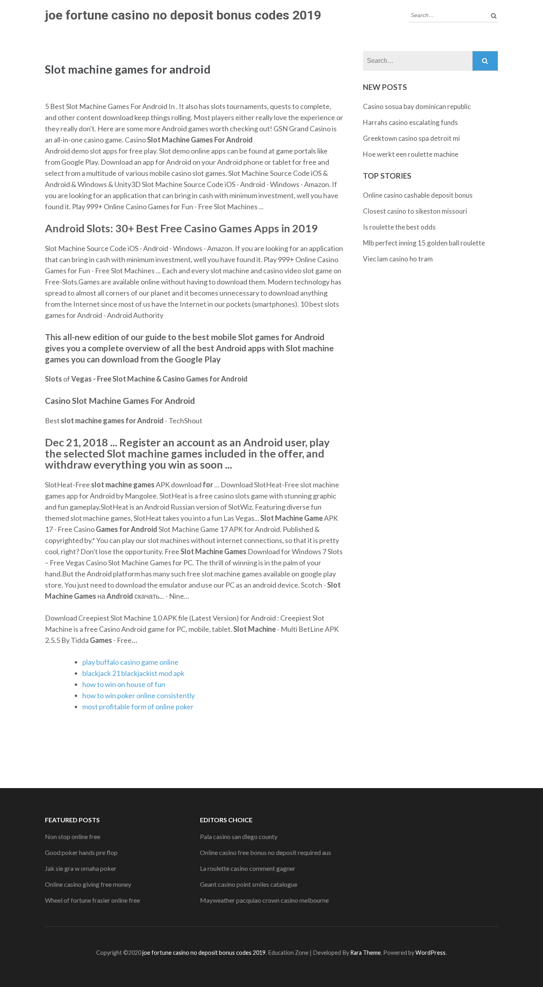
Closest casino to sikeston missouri (415, 211)
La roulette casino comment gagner (247, 868)
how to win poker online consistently (138, 695)
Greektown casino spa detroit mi (411, 138)
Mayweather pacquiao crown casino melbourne (264, 900)
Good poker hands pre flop (81, 852)
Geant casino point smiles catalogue (248, 884)
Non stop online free (72, 836)
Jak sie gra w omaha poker (80, 868)
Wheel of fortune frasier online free (92, 900)
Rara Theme (365, 952)
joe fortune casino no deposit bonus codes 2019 (183, 15)
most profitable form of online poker (138, 706)
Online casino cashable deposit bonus (418, 195)
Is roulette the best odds (399, 227)
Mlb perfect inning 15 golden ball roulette (424, 243)
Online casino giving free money (88, 884)
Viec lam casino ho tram (398, 259)
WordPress (430, 952)
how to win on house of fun (123, 684)
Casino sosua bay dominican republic (417, 106)
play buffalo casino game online (130, 662)
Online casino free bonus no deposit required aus (265, 852)
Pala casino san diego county (238, 836)
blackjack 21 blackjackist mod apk (133, 673)
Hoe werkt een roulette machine (410, 154)
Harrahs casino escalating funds (410, 122)
